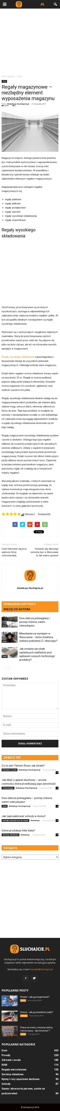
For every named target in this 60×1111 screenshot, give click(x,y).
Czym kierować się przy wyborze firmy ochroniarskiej (14, 552)
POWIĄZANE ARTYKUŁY (20, 604)
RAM (4, 1064)
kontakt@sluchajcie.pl (42, 969)
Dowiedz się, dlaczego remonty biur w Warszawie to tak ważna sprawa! (44, 552)
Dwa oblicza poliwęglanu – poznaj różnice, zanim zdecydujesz (35, 622)
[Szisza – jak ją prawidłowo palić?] (10, 1016)
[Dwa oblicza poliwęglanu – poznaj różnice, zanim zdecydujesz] (10, 621)
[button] (55, 4)
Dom (4, 81)
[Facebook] (26, 978)
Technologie (8, 788)
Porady (6, 1055)
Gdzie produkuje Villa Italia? (18, 830)
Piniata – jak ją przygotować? (35, 997)
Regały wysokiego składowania (18, 356)
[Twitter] (34, 978)
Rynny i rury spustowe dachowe (21, 1079)
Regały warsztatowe (14, 1069)
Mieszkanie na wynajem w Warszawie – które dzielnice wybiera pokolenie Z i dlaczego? (38, 637)
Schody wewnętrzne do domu (15, 820)
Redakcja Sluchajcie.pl (18, 104)
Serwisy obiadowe (10, 835)
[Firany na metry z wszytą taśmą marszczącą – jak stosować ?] (10, 1031)
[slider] (11, 514)
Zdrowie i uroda (9, 770)
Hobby (24, 1016)
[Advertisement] (30, 41)
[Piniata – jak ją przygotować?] (10, 1000)
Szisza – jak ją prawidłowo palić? (36, 1012)
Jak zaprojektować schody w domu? (24, 816)
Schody (6, 1083)
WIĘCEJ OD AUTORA (17, 609)
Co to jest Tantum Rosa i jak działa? (23, 765)
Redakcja (35, 820)
